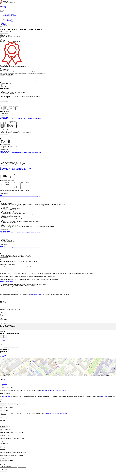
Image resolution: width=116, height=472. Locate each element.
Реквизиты (4, 23)
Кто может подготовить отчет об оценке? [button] (7, 281)
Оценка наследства (7, 18)
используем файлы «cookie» (6, 396)
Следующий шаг (5, 443)
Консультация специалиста (15, 347)
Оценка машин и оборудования (9, 14)
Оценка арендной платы (8, 19)
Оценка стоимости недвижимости (9, 13)
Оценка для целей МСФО (8, 20)
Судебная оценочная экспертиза (9, 16)
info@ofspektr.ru (3, 6)
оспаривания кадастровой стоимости (36, 294)
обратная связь (5, 25)
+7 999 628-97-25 (3, 7)
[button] (58, 80)
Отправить (4, 471)
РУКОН (3, 379)
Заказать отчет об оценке (4, 101)
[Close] (1, 400)
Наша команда (4, 22)
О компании (4, 24)
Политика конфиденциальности (47, 390)
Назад (1, 443)
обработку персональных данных (62, 404)
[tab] (58, 81)
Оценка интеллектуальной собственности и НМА (11, 17)
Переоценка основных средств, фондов (10, 21)
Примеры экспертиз (5, 378)
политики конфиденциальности (50, 404)
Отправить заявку (3, 414)
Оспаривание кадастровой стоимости (10, 15)
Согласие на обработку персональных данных (60, 390)
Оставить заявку (8, 347)
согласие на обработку (104, 396)
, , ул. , (6, 350)
